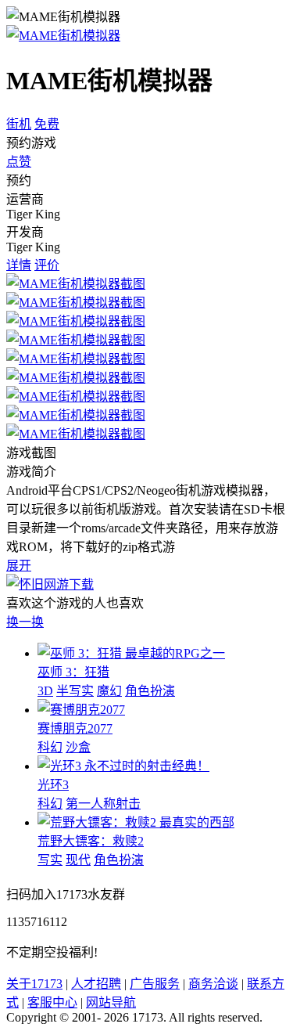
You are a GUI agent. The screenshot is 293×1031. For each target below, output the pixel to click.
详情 (18, 265)
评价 (46, 265)
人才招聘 (96, 983)
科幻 (50, 747)
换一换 (25, 622)
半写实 (75, 691)
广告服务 (155, 983)
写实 (50, 860)
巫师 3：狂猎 (73, 672)
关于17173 (34, 983)
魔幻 (109, 691)
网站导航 (111, 1002)
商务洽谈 (213, 983)
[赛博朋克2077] (81, 709)
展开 (18, 565)
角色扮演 (150, 691)
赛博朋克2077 (75, 728)
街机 (18, 124)
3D (45, 691)
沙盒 (78, 747)
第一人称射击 (103, 803)
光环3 (53, 784)
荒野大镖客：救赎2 (91, 841)
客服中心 (52, 1002)
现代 (78, 860)
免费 (46, 124)
